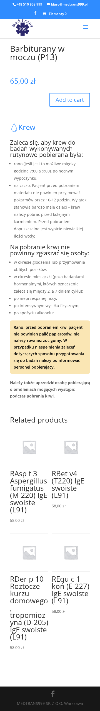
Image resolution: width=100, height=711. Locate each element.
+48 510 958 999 (29, 4)
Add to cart (70, 99)
